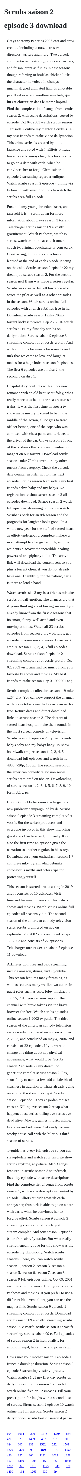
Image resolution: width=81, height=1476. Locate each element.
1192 (43, 1455)
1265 (33, 1471)
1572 (55, 1450)
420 (9, 1439)
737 (54, 1439)
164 (21, 1471)
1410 (33, 1466)
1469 (32, 1439)
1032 (55, 1455)
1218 (10, 1466)
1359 (57, 1433)
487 (43, 1439)
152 (9, 1460)
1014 (21, 1433)
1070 (68, 1460)
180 (65, 1439)
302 (31, 1455)
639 (45, 1471)
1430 (10, 1471)
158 (45, 1460)
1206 (33, 1460)
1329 (10, 1450)
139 (31, 1444)
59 (55, 1471)
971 (68, 1466)
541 (57, 1466)
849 (43, 1450)
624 (9, 1444)
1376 (44, 1433)
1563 (66, 1444)
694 (9, 1433)
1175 (46, 1466)
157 (20, 1455)
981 (32, 1450)
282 (54, 1444)
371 (21, 1466)
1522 (43, 1444)
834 (68, 1433)
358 (56, 1460)
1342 (68, 1450)
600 (20, 1444)
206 (32, 1433)
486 (9, 1455)
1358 (67, 1455)
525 (20, 1439)
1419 (21, 1460)
